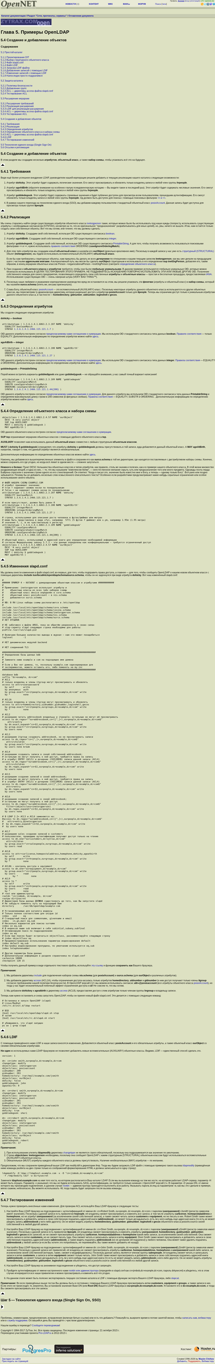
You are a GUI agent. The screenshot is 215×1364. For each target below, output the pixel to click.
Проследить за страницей (15, 1361)
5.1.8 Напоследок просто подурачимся (22, 75)
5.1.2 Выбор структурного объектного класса (25, 60)
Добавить (182, 1361)
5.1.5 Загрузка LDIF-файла (15, 68)
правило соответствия (63, 246)
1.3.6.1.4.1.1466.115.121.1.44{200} (36, 389)
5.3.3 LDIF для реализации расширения (22, 109)
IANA (209, 274)
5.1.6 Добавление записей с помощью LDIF (24, 70)
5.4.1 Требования (10, 124)
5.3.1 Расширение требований (17, 103)
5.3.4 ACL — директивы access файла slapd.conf (27, 111)
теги (164, 4)
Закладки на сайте (11, 1359)
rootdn (66, 1185)
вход (187, 1)
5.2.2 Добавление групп (13, 88)
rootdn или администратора (84, 1270)
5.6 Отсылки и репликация (15, 147)
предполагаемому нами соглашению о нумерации (73, 334)
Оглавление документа (80, 16)
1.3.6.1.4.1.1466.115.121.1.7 (32, 329)
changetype (69, 1152)
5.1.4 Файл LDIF (9, 65)
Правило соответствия (189, 334)
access (37, 980)
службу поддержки (17, 1320)
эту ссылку (97, 965)
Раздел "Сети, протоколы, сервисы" (47, 16)
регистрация (194, 1)
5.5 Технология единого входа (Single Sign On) (26, 145)
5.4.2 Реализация (10, 126)
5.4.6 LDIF (6, 137)
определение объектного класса (137, 264)
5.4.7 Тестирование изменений (17, 140)
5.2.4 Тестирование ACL (14, 93)
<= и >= (161, 198)
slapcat (175, 1278)
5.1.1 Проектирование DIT (15, 57)
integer (112, 238)
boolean (110, 233)
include (38, 975)
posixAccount (158, 203)
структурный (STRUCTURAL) (198, 251)
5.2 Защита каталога (12, 80)
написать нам (189, 1318)
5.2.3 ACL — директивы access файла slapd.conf (27, 91)
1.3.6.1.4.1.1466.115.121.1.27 (33, 355)
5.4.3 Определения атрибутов (17, 129)
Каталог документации (13, 16)
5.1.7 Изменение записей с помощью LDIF (24, 73)
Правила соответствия (187, 360)
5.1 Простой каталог (12, 52)
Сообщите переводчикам (45, 1325)
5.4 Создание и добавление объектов (21, 119)
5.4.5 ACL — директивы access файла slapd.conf (27, 134)
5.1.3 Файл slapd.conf (12, 62)
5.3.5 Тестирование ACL (14, 114)
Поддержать (194, 1361)
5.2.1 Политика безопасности (16, 85)
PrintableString (121, 243)
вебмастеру (204, 1318)
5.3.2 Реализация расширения (17, 106)
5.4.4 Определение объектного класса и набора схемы (30, 132)
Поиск (158, 4)
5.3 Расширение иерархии (15, 98)
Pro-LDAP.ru (44, 1333)
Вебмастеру (208, 1361)
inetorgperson (94, 223)
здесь (95, 336)
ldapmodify (188, 1165)
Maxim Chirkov (206, 1359)
